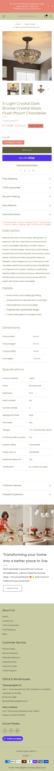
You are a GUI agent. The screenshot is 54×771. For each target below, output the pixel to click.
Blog (4, 634)
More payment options (27, 165)
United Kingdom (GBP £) (26, 751)
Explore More (12, 588)
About (5, 617)
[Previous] (5, 6)
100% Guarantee (10, 625)
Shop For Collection (31, 8)
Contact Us (7, 621)
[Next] (48, 6)
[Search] (50, 16)
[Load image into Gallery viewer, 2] (27, 89)
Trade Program (9, 671)
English (26, 756)
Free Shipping (8, 630)
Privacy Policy (8, 649)
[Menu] (3, 16)
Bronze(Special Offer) (13, 142)
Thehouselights (10, 121)
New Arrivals (30, 24)
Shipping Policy (9, 662)
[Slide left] (5, 89)
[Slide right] (48, 89)
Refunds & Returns (11, 657)
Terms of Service (10, 653)
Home (17, 24)
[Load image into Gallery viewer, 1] (13, 89)
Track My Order (9, 666)
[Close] (52, 6)
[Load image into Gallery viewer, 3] (41, 89)
